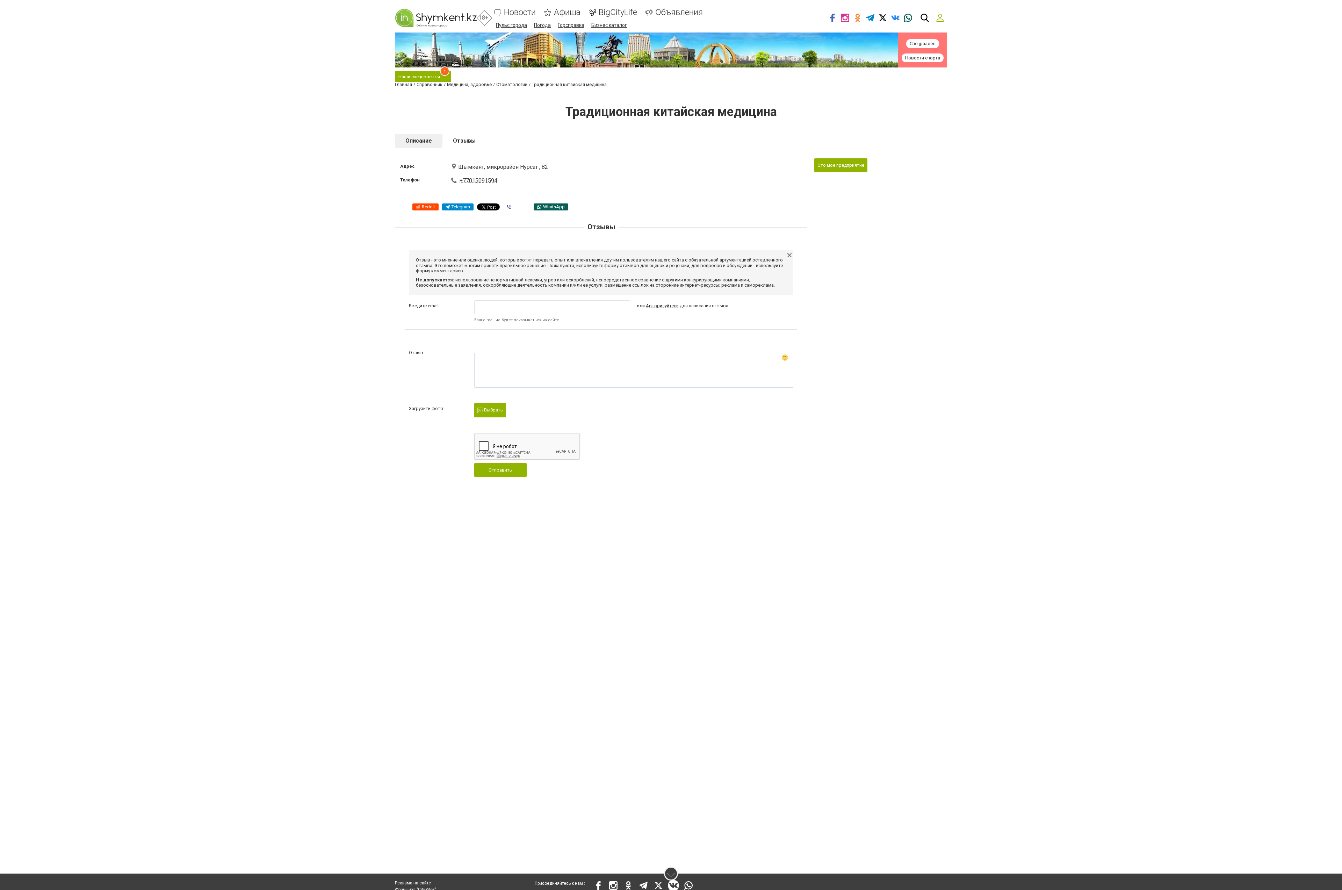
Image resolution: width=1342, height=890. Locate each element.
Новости (520, 12)
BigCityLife (618, 12)
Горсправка (571, 25)
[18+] (436, 17)
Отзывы (464, 140)
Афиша (567, 12)
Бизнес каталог (609, 25)
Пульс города (511, 25)
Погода (542, 25)
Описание (418, 140)
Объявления (679, 12)
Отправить (500, 470)
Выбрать (493, 409)
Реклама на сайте (413, 883)
